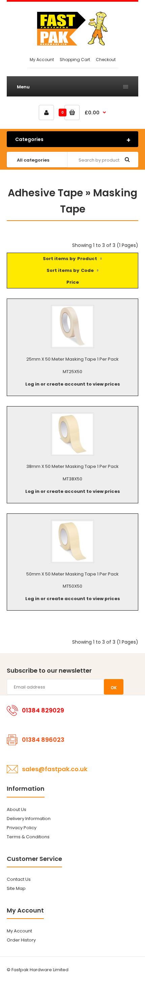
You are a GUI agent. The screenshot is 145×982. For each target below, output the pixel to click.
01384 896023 (43, 739)
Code (87, 270)
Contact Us (19, 879)
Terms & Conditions (28, 837)
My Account (42, 59)
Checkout (106, 59)
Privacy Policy (21, 827)
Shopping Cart (75, 59)
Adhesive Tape (45, 193)
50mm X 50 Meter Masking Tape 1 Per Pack (72, 574)
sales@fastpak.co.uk (54, 769)
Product (87, 258)
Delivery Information (29, 818)
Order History (21, 940)
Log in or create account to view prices (72, 384)
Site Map (16, 888)
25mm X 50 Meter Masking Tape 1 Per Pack (72, 359)
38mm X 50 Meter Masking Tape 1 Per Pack (72, 466)
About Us (16, 809)
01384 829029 (43, 710)
